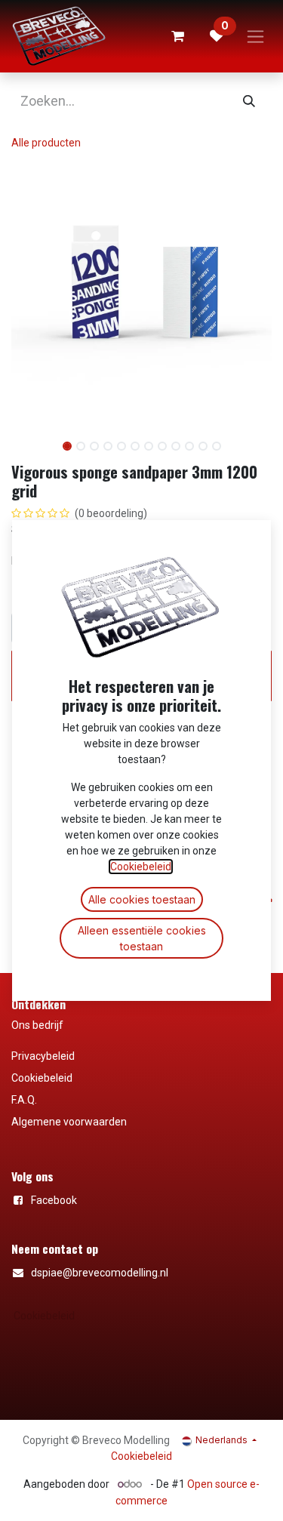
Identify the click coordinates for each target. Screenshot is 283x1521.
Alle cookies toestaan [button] (141, 899)
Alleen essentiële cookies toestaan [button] (142, 938)
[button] (24, 440)
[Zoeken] (249, 101)
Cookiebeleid (44, 1316)
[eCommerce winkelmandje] (177, 36)
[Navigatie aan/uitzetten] (255, 37)
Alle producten (46, 143)
